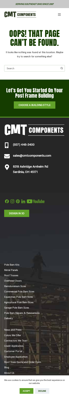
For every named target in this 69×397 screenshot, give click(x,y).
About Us (9, 372)
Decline (42, 391)
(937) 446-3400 (23, 144)
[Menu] (59, 14)
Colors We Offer (12, 335)
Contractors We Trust (15, 340)
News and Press (13, 329)
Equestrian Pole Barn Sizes (18, 296)
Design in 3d (16, 213)
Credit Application (14, 345)
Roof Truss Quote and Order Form (22, 362)
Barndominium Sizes (15, 286)
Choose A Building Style (35, 105)
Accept (26, 391)
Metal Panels (11, 270)
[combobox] (31, 68)
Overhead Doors (13, 280)
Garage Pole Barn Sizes (16, 307)
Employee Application (16, 356)
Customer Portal (13, 351)
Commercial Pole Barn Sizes (19, 291)
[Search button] (62, 68)
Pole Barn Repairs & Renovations (22, 313)
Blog (6, 367)
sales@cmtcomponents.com (32, 155)
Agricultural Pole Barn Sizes (19, 302)
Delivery (8, 318)
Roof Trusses (11, 275)
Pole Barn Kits (11, 264)
